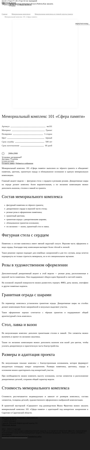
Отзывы (12, 6)
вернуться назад (81, 23)
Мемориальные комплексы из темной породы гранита (54, 14)
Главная (4, 14)
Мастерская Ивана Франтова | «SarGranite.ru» (6, 4)
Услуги (34, 4)
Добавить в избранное (24, 163)
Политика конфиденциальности (14, 436)
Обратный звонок (9, 425)
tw (7, 427)
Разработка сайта (34, 436)
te (10, 427)
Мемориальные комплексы (20, 4)
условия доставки (8, 161)
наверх (85, 445)
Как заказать (48, 4)
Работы (40, 4)
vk (5, 427)
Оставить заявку (8, 163)
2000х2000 (13, 153)
